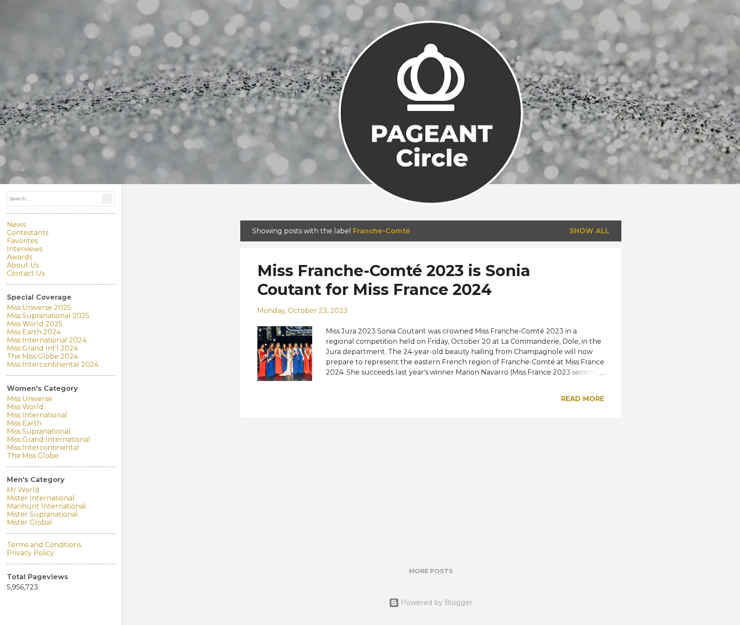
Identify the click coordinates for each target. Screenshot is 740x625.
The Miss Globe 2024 (42, 356)
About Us (23, 265)
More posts (431, 571)
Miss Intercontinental (43, 447)
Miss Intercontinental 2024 (52, 364)
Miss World (25, 407)
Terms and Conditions (44, 545)
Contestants (27, 233)
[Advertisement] (430, 484)
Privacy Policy (30, 553)
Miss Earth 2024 (34, 332)
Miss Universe (29, 399)
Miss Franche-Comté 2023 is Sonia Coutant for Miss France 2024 (393, 280)
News (16, 224)
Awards (19, 257)
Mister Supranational (42, 514)
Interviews (24, 249)
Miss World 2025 (35, 324)
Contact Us (26, 273)
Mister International (41, 498)
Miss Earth (24, 423)
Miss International (37, 415)
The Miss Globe (33, 456)
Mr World (23, 490)
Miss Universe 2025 (39, 308)
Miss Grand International (48, 439)
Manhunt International (46, 506)
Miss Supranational (39, 431)
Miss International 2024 (47, 340)
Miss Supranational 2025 (48, 316)
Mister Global (29, 522)
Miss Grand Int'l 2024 (42, 348)
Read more (582, 399)
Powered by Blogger (436, 602)
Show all (589, 231)
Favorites (22, 241)
